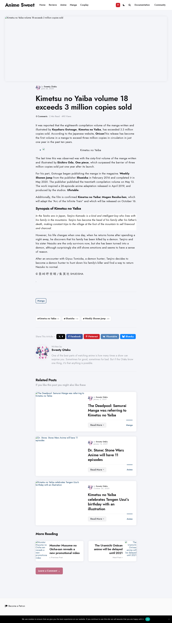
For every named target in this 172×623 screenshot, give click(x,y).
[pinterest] (118, 5)
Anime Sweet (20, 5)
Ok (148, 619)
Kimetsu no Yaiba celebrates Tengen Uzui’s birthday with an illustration (108, 501)
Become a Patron (16, 606)
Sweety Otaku (50, 86)
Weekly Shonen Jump (97, 318)
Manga (41, 300)
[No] (169, 619)
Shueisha (72, 318)
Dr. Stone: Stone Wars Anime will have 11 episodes (106, 455)
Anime (130, 469)
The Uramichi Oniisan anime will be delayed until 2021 (108, 549)
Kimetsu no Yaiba (49, 318)
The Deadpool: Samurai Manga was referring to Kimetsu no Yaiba (107, 410)
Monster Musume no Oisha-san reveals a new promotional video (64, 549)
